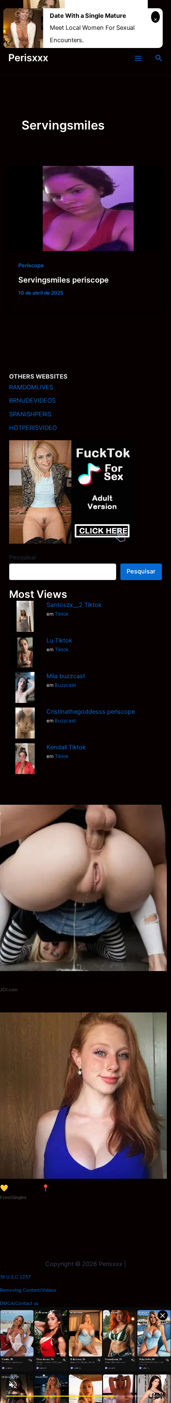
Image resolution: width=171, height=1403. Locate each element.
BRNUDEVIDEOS (32, 400)
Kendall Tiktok (66, 747)
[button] (159, 58)
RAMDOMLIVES (31, 387)
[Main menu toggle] (138, 58)
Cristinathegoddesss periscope (90, 711)
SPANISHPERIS (30, 414)
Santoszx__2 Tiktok (74, 605)
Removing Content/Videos (28, 1290)
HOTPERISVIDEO (33, 428)
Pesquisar (23, 557)
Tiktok (61, 614)
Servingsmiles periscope (63, 279)
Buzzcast (65, 685)
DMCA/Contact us (19, 1303)
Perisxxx (28, 58)
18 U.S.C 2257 (15, 1277)
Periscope (31, 265)
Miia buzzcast (65, 676)
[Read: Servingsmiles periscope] (85, 208)
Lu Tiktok (59, 640)
